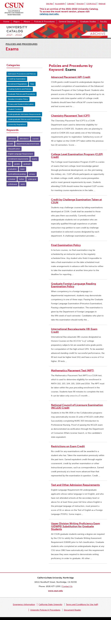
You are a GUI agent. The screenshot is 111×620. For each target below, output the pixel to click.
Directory (80, 4)
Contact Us (67, 586)
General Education (67, 21)
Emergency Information (24, 604)
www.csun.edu (55, 591)
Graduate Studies (88, 21)
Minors (27, 21)
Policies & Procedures (44, 21)
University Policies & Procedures (45, 610)
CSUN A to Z (91, 4)
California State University (50, 604)
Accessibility (60, 4)
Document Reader (72, 610)
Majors (16, 21)
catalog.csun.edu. (49, 14)
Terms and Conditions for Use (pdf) (82, 604)
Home (6, 21)
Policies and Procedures (21, 44)
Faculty (103, 21)
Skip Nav (49, 4)
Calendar (70, 4)
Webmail (101, 4)
